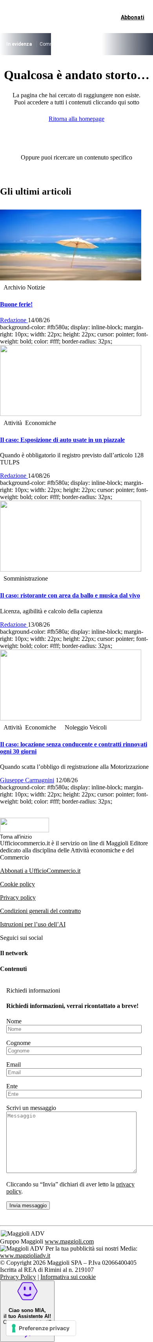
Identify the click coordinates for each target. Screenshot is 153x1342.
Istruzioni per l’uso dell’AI (33, 924)
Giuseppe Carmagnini (27, 780)
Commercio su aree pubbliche (71, 44)
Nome (14, 1021)
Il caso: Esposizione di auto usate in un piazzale (62, 439)
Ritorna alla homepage (76, 118)
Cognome (18, 1042)
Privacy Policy (18, 1276)
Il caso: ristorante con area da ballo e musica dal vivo (70, 595)
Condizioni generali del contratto (40, 911)
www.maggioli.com (69, 1241)
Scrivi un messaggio (31, 1107)
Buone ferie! (16, 304)
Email (13, 1064)
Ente (12, 1086)
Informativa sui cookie (68, 1276)
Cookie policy (17, 884)
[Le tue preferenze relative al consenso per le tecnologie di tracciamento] (41, 1328)
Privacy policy (18, 897)
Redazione (14, 320)
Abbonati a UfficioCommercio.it (40, 870)
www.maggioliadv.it (25, 1255)
